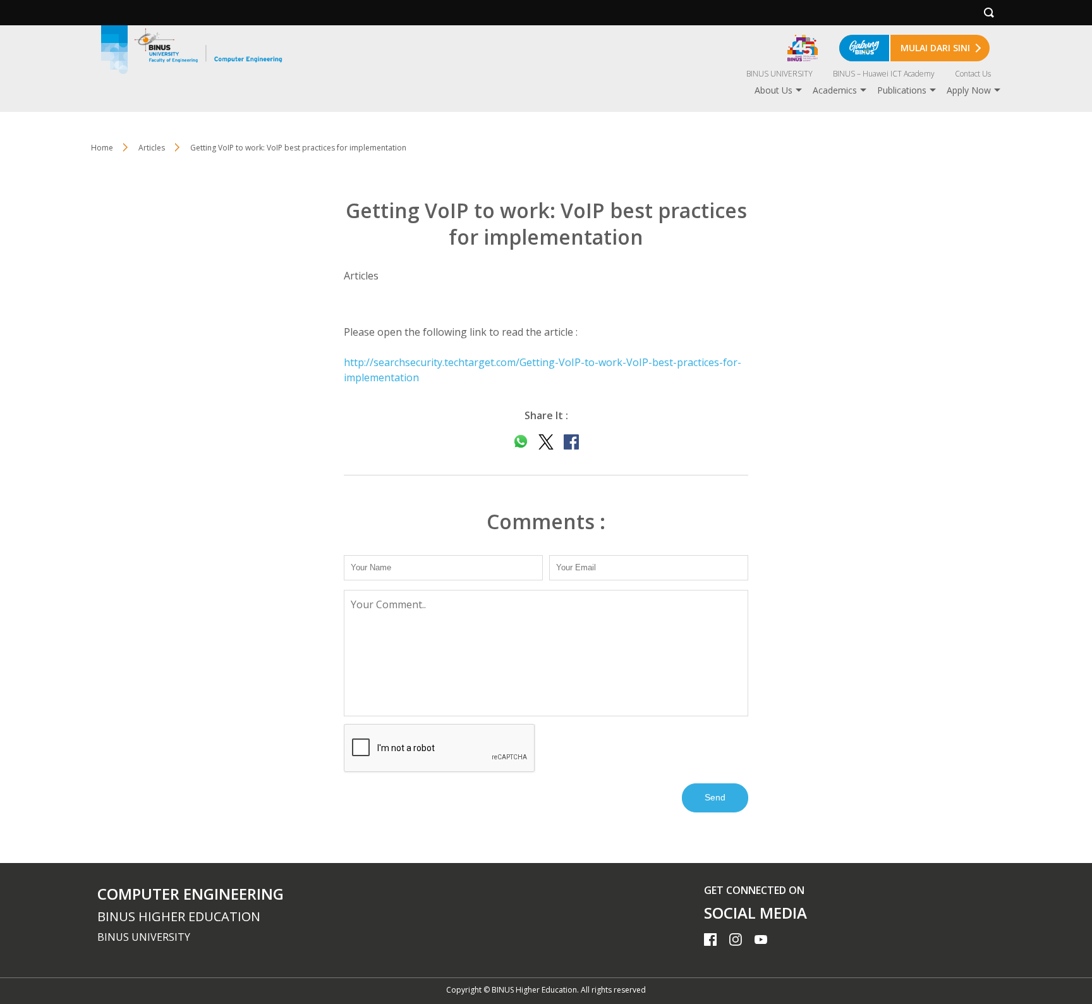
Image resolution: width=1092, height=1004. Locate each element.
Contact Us (973, 73)
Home (102, 147)
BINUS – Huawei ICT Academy (884, 73)
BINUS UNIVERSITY (779, 73)
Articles (151, 147)
